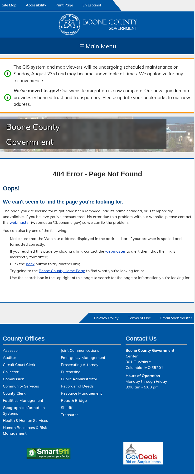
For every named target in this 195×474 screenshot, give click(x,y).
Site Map (9, 5)
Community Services (21, 386)
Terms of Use (139, 318)
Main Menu (97, 46)
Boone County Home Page (62, 270)
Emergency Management (83, 357)
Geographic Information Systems (24, 410)
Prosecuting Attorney (79, 364)
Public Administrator (79, 379)
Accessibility (36, 5)
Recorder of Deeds (77, 386)
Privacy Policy (106, 318)
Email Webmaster (176, 318)
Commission (13, 379)
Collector (11, 371)
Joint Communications (80, 350)
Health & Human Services (25, 420)
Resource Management (81, 393)
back (30, 263)
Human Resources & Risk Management (25, 430)
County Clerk (14, 393)
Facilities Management (23, 400)
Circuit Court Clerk (19, 364)
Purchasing (71, 371)
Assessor (11, 350)
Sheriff (66, 407)
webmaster (20, 222)
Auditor (9, 357)
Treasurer (69, 414)
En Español (92, 5)
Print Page (64, 5)
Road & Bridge (74, 400)
